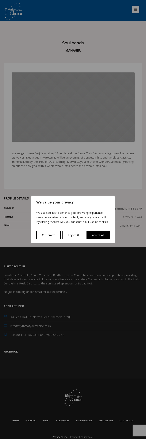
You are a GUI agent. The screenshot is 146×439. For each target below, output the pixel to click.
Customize (48, 235)
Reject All (73, 235)
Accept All (98, 235)
